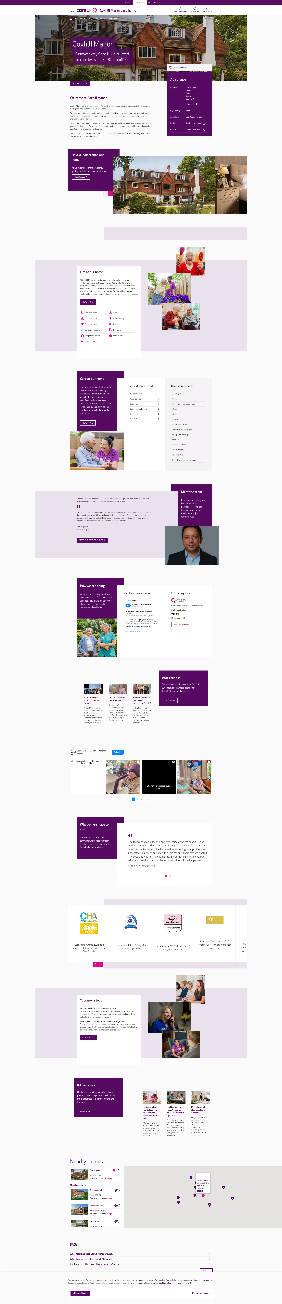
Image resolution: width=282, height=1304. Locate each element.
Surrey (95, 19)
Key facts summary (193, 123)
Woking (102, 19)
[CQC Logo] (178, 602)
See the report (181, 624)
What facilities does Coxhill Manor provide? (91, 1254)
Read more (87, 302)
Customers (153, 3)
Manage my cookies (200, 1293)
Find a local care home (83, 19)
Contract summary (193, 129)
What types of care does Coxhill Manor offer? (92, 1259)
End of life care (135, 419)
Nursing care (134, 404)
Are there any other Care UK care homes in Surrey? (95, 1264)
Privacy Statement (183, 1283)
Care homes (140, 3)
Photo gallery (79, 84)
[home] (71, 19)
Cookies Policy (165, 1283)
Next (110, 193)
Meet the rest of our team (92, 540)
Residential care (135, 394)
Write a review (130, 628)
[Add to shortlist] (119, 1190)
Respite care (134, 414)
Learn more (88, 1038)
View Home (93, 1178)
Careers (127, 3)
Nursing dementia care (138, 409)
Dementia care (135, 399)
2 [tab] (170, 876)
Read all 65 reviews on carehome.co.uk (139, 626)
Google (109, 1178)
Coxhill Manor (131, 601)
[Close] (207, 1175)
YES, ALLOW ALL (80, 1293)
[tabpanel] (168, 850)
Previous (95, 964)
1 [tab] (166, 876)
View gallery (80, 177)
